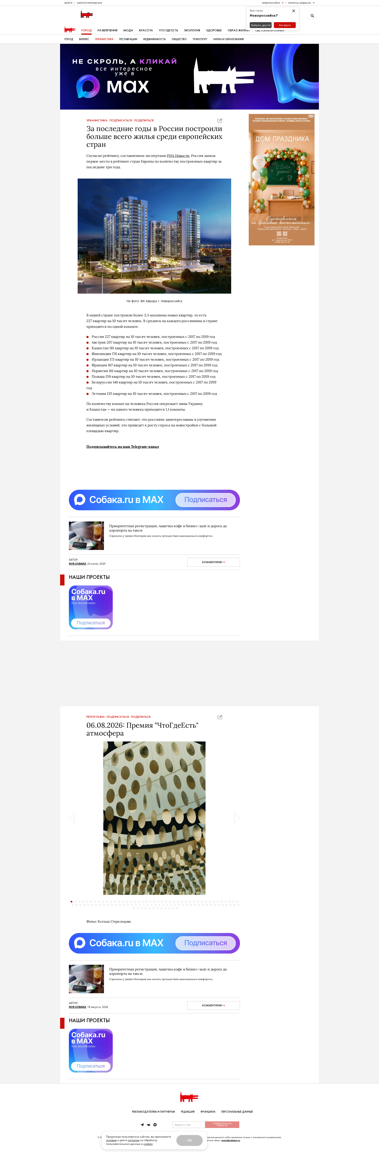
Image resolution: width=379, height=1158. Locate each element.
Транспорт (200, 39)
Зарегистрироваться (89, 2)
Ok (189, 1140)
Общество (179, 39)
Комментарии (212, 562)
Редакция (188, 1111)
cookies (148, 1144)
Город (86, 30)
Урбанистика (104, 39)
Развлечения (107, 30)
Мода (128, 30)
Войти (68, 2)
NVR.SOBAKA (77, 564)
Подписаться (121, 120)
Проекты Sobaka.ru (299, 2)
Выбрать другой (260, 25)
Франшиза (207, 1111)
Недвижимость (154, 39)
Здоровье (214, 30)
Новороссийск (271, 2)
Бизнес (84, 39)
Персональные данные (237, 1111)
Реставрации (128, 39)
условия (111, 1140)
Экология (192, 30)
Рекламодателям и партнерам (153, 1111)
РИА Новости (178, 155)
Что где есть (168, 30)
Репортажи (95, 717)
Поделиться (144, 120)
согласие (133, 1140)
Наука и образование (228, 39)
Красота (146, 30)
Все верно (285, 25)
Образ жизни (238, 30)
